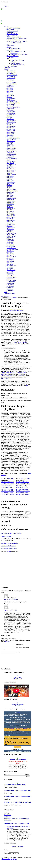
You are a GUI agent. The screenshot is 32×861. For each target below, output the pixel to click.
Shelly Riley (10, 275)
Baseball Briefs (11, 29)
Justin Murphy (11, 214)
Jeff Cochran (10, 176)
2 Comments (20, 310)
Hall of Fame (10, 50)
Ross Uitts (10, 267)
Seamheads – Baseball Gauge (8, 546)
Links (5, 292)
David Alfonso (11, 130)
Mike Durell (10, 237)
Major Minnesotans (12, 35)
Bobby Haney (11, 100)
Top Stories (7, 67)
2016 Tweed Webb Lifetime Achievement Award (17, 790)
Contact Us (7, 816)
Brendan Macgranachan (13, 103)
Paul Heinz (10, 252)
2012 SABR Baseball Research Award (14, 784)
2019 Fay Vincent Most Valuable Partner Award (17, 802)
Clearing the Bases (15, 48)
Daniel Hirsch (10, 125)
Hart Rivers (10, 166)
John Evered (10, 202)
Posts (2, 296)
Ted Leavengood (11, 280)
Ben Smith (10, 88)
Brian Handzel (11, 104)
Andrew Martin (11, 78)
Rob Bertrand (10, 261)
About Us (6, 6)
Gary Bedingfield (11, 154)
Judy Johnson (10, 212)
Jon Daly (9, 205)
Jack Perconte (10, 168)
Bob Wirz (9, 97)
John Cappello (11, 201)
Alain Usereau (11, 72)
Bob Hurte (10, 94)
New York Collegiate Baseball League (18, 823)
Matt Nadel (10, 230)
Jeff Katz (9, 179)
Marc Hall (9, 223)
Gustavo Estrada (11, 164)
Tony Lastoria (10, 290)
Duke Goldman (11, 141)
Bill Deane (10, 89)
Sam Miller (10, 268)
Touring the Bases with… (14, 39)
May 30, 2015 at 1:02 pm (10, 610)
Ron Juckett (10, 264)
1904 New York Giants (7, 489)
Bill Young (10, 92)
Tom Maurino (10, 286)
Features (6, 26)
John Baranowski (11, 198)
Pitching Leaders (25, 478)
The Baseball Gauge (9, 293)
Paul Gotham (10, 251)
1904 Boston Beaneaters (7, 482)
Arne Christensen (11, 83)
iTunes (24, 372)
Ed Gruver (10, 142)
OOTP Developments (12, 249)
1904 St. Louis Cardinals (7, 494)
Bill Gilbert (10, 91)
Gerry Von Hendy (12, 158)
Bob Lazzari (10, 95)
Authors (6, 69)
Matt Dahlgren (11, 227)
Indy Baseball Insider (16, 63)
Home (5, 4)
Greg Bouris (10, 240)
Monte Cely (10, 242)
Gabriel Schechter (11, 151)
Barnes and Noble (10, 372)
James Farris (10, 171)
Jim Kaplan (10, 186)
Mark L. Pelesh (11, 224)
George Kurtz (10, 157)
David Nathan (11, 132)
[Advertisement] (16, 569)
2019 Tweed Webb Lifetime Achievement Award (17, 796)
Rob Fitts (9, 262)
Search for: (7, 774)
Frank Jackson (11, 146)
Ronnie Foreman (11, 265)
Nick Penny (10, 243)
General (6, 44)
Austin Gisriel (10, 85)
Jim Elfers (9, 185)
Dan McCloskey (11, 120)
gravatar (7, 641)
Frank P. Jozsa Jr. (11, 148)
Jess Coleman (10, 183)
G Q (8, 160)
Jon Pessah (10, 207)
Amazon (3, 372)
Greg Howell (10, 163)
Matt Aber (9, 226)
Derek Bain (10, 136)
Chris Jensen (10, 110)
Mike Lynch (10, 239)
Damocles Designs (7, 859)
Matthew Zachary (11, 233)
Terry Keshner (11, 281)
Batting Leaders (10, 478)
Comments (6, 296)
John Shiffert (10, 204)
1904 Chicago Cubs (6, 485)
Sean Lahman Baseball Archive (9, 548)
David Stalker (10, 133)
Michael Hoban (11, 234)
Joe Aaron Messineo (12, 190)
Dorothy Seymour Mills (13, 138)
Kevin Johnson (11, 215)
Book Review (10, 45)
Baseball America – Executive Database (11, 533)
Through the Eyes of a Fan (17, 64)
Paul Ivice (9, 255)
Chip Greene (10, 108)
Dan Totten (10, 123)
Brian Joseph (10, 105)
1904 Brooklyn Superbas (7, 483)
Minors (9, 59)
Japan (12, 57)
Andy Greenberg (11, 82)
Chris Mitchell (11, 113)
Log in (14, 859)
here (27, 385)
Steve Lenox (10, 278)
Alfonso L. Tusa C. (12, 75)
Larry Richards (11, 220)
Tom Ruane (10, 287)
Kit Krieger (10, 218)
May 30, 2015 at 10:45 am (11, 599)
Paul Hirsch (10, 254)
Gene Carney (10, 155)
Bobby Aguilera (11, 98)
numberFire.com (11, 248)
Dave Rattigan (11, 129)
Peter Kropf (10, 258)
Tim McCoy (10, 284)
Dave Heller (10, 127)
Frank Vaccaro (11, 149)
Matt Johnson (10, 229)
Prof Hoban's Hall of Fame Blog (19, 54)
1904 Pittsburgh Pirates (7, 492)
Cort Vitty (9, 117)
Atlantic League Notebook (17, 60)
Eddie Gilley (10, 145)
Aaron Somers (11, 70)
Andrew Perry (11, 79)
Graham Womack (11, 161)
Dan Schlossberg (11, 122)
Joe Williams (10, 195)
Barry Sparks (10, 86)
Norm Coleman (11, 246)
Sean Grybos (10, 274)
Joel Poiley (10, 196)
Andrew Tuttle (11, 81)
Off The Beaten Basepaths (14, 37)
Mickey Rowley (11, 236)
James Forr (10, 173)
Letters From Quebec (12, 34)
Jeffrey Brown (11, 182)
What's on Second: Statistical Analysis (17, 41)
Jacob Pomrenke (11, 170)
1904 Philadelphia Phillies (7, 491)
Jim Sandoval (10, 188)
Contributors (7, 815)
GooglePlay (19, 372)
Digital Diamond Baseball (20, 342)
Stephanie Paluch (11, 277)
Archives (6, 853)
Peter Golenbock (11, 256)
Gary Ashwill (10, 152)
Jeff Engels (10, 177)
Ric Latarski (10, 259)
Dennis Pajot (10, 135)
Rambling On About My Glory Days (16, 38)
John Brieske (10, 199)
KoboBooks (4, 374)
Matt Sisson (10, 232)
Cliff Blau (9, 116)
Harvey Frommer (11, 167)
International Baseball (12, 56)
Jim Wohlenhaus (11, 189)
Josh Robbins (10, 211)
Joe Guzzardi (10, 192)
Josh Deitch (10, 210)
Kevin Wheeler (11, 217)
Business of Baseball (12, 31)
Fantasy (9, 47)
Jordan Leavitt (11, 208)
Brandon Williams (12, 101)
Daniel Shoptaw (11, 126)
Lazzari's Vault (11, 32)
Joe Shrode (10, 193)
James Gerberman (11, 174)
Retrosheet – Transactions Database (10, 543)
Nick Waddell (10, 245)
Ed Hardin (10, 144)
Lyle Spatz (10, 221)
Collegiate (13, 61)
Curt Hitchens (10, 119)
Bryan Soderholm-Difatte (13, 107)
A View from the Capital (13, 28)
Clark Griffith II (11, 114)
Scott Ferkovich (11, 270)
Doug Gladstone (11, 139)
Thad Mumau (10, 283)
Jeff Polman (10, 180)
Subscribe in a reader (17, 846)
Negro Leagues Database (10, 66)
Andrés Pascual (11, 76)
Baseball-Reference (6, 536)
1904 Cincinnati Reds (6, 487)
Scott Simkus (10, 271)
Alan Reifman (11, 73)
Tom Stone (10, 289)
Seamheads (10, 273)
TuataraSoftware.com (6, 378)
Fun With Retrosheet (16, 42)
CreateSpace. (21, 375)
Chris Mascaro (11, 111)
